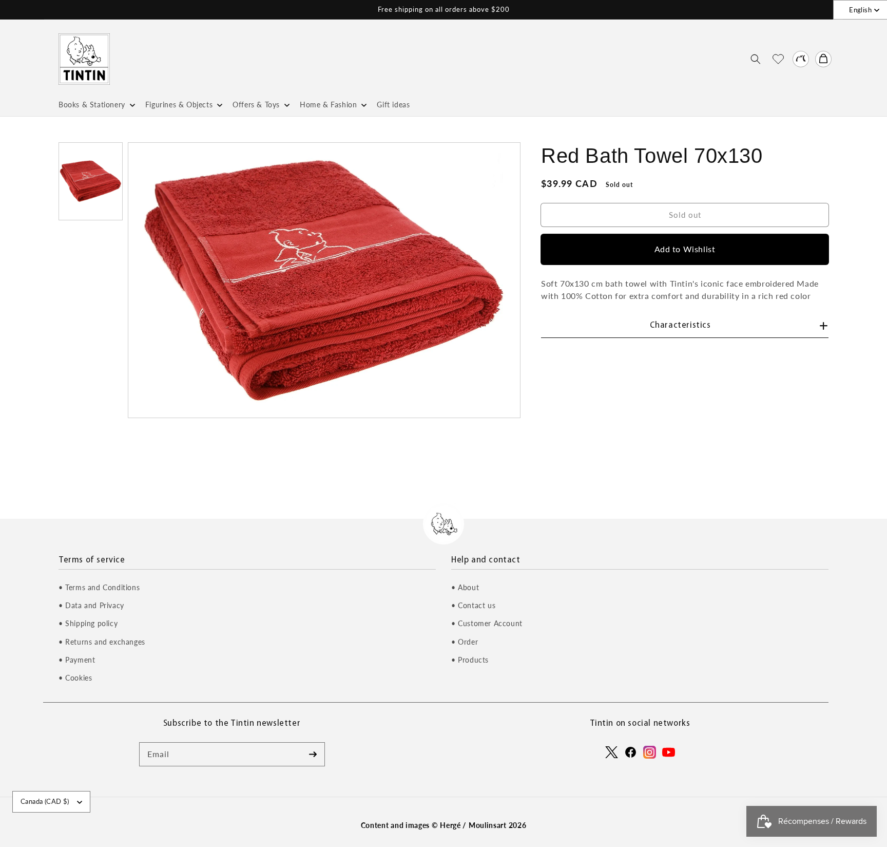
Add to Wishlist (685, 249)
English (860, 10)
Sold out (685, 214)
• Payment (77, 659)
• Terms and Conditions (99, 587)
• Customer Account (487, 623)
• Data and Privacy (91, 605)
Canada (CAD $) (45, 801)
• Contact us (473, 605)
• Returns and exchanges (102, 641)
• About (465, 587)
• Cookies (75, 677)
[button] (755, 59)
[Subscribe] (313, 754)
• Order (464, 641)
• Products (470, 659)
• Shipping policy (88, 623)
